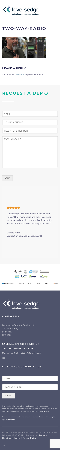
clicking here (10, 419)
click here (45, 411)
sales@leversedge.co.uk (20, 344)
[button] (56, 10)
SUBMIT (9, 395)
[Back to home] (21, 10)
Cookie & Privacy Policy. (25, 438)
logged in (19, 74)
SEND (7, 178)
